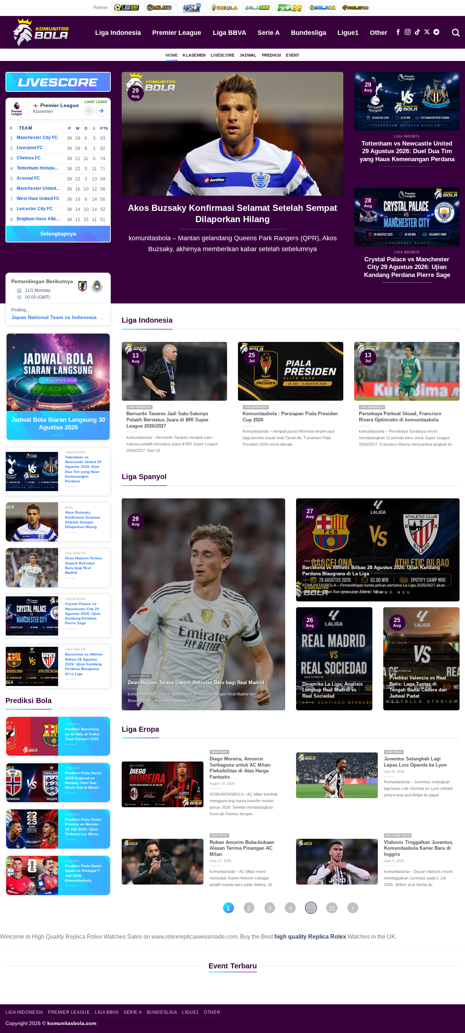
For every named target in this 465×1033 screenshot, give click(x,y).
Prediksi (271, 55)
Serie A (269, 32)
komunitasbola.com (71, 1023)
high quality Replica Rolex (310, 937)
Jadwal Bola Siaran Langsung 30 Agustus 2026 (58, 423)
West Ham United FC (38, 198)
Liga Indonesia (118, 32)
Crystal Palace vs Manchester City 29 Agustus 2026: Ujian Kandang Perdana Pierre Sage (407, 267)
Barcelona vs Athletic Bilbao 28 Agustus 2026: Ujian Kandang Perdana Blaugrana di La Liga (84, 663)
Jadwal (247, 55)
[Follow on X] (427, 32)
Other (378, 32)
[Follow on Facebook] (398, 32)
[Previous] (135, 168)
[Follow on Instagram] (408, 32)
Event (292, 55)
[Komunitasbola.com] (41, 32)
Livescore (222, 55)
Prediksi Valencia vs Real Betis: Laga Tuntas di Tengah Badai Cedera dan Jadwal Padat (418, 687)
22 (332, 908)
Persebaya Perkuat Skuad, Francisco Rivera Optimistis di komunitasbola (400, 416)
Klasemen (194, 55)
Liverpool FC (30, 147)
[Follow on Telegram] (436, 32)
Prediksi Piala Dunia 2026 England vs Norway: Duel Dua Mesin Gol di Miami (83, 780)
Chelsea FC (29, 157)
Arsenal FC (28, 178)
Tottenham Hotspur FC (39, 168)
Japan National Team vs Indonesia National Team (72, 317)
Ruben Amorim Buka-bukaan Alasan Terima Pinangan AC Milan (242, 848)
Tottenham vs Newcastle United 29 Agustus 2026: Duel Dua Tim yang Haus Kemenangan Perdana (407, 151)
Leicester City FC (35, 208)
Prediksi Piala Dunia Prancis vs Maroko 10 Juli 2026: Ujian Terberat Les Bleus (83, 826)
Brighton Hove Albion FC (39, 218)
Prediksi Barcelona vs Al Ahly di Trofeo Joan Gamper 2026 (82, 734)
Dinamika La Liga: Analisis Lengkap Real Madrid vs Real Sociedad (332, 690)
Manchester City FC (37, 137)
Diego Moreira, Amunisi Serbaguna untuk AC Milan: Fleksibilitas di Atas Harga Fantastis (240, 768)
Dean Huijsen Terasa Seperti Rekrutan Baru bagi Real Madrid (232, 213)
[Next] (329, 168)
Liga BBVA (229, 32)
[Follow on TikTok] (417, 32)
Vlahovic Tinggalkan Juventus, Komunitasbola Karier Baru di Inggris (418, 848)
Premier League (176, 32)
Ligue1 (348, 32)
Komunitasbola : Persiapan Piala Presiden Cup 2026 (290, 416)
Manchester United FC (39, 188)
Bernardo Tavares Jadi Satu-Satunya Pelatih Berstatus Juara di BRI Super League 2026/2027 (167, 419)
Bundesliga (308, 32)
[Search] (456, 32)
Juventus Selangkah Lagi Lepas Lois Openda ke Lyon (415, 762)
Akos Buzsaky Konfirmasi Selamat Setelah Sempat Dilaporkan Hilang (82, 519)
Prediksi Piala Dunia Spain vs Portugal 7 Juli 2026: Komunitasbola (83, 873)
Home (172, 55)
